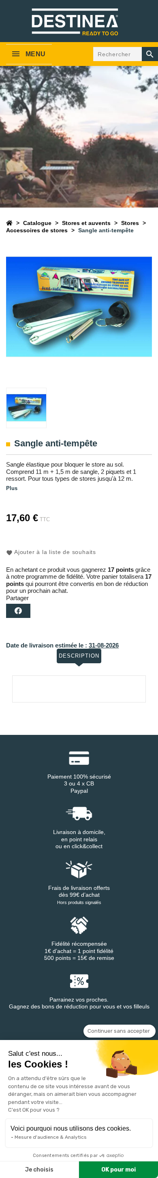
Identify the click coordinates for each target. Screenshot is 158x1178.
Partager (18, 611)
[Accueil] (9, 223)
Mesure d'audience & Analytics (51, 1137)
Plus (11, 488)
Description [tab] (79, 656)
